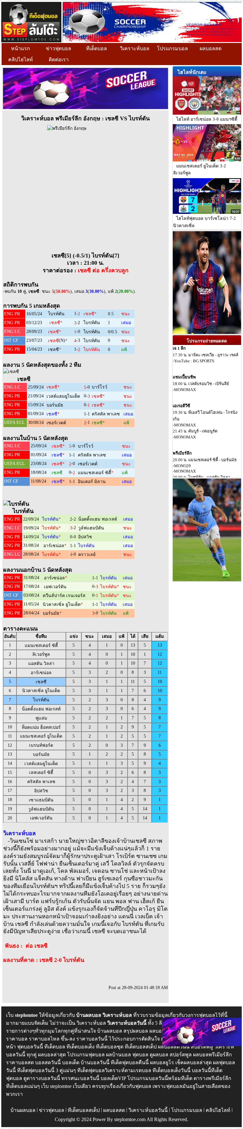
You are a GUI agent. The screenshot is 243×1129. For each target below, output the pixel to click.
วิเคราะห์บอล (134, 48)
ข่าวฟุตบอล (58, 48)
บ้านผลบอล (22, 1110)
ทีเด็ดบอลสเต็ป (84, 1110)
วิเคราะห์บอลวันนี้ (148, 1110)
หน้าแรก (20, 48)
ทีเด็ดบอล (96, 48)
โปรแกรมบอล (172, 48)
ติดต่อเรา (59, 59)
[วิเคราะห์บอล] (31, 21)
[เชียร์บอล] (152, 21)
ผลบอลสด (210, 48)
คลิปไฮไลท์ (20, 59)
